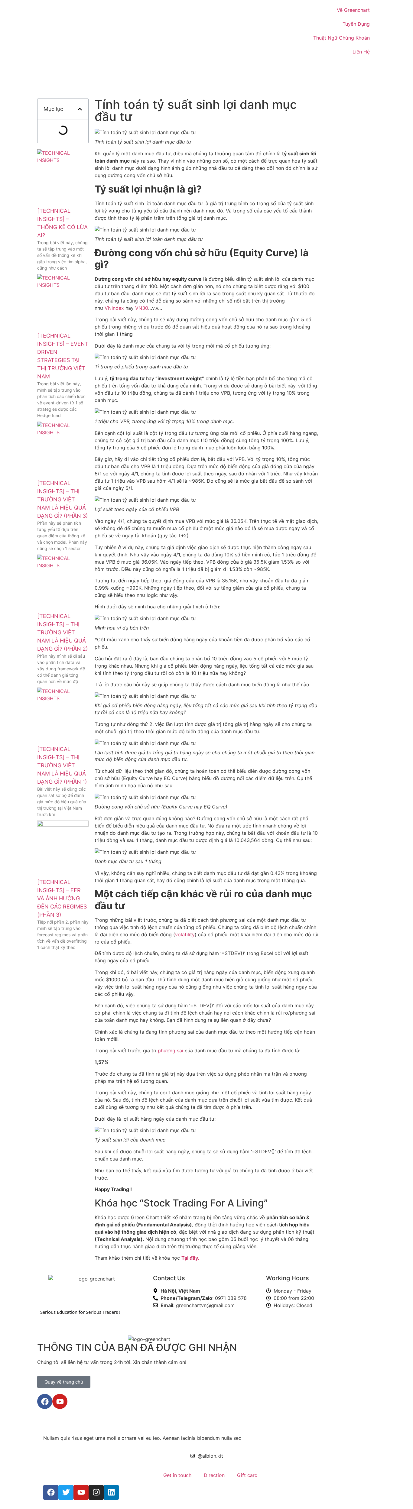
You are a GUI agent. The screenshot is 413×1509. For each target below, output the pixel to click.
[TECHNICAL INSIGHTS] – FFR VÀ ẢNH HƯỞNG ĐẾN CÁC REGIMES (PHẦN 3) (62, 898)
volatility (185, 934)
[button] (79, 109)
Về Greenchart (353, 10)
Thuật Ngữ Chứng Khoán (341, 38)
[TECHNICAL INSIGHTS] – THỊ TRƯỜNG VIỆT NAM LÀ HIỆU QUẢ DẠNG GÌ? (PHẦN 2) (62, 632)
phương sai (170, 1051)
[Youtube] (59, 1401)
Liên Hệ (361, 52)
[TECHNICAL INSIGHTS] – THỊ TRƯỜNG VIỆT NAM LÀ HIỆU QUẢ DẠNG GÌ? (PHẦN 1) (62, 765)
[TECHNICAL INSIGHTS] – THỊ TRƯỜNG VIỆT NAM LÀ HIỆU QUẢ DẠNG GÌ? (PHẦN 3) (62, 499)
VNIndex (114, 308)
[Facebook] (44, 1401)
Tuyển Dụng (356, 24)
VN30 (141, 308)
